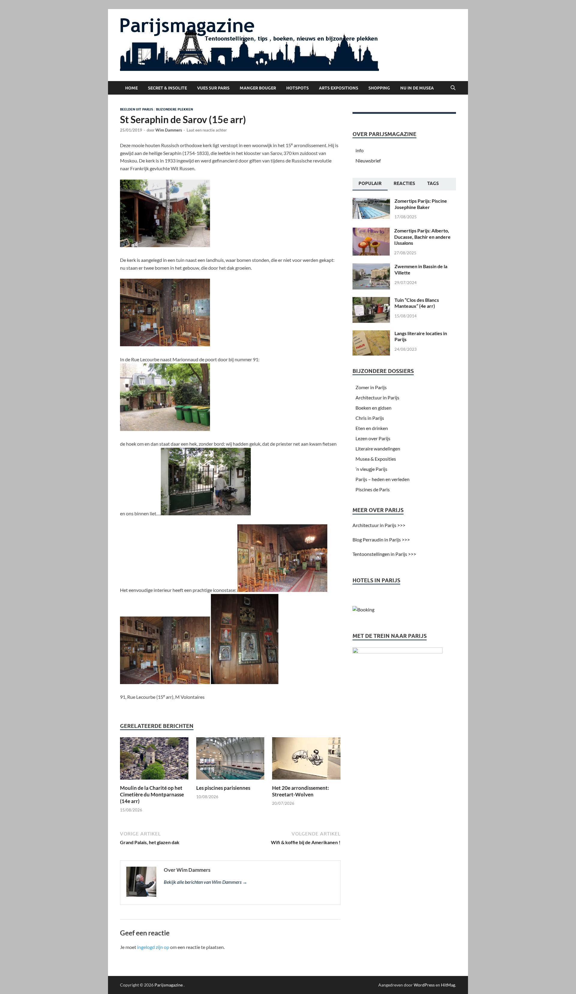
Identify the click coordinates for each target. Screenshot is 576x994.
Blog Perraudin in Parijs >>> (381, 539)
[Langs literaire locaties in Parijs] (371, 334)
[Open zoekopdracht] (453, 88)
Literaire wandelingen (378, 448)
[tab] (370, 184)
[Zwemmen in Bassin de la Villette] (371, 267)
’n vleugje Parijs (371, 469)
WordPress (424, 984)
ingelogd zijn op (153, 947)
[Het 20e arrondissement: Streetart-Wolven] (306, 760)
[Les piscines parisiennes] (230, 760)
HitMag (448, 984)
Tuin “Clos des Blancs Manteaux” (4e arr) (416, 303)
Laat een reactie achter (207, 130)
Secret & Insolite (167, 88)
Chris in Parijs (370, 418)
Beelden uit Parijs (136, 109)
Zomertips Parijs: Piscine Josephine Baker (420, 204)
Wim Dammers (168, 130)
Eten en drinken (372, 428)
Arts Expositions (338, 88)
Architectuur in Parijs (377, 397)
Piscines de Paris (373, 489)
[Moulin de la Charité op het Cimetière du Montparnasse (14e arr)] (154, 760)
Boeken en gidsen (374, 408)
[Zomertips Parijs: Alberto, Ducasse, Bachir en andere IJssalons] (371, 231)
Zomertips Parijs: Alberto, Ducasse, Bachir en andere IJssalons (422, 237)
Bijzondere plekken (174, 109)
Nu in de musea (417, 88)
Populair (370, 183)
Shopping (379, 88)
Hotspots (297, 88)
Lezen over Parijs (373, 438)
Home (131, 88)
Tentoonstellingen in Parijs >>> (384, 554)
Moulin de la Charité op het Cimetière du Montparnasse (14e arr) (152, 794)
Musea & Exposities (376, 459)
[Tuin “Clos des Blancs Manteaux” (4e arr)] (371, 300)
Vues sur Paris (213, 88)
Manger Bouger (258, 88)
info (360, 150)
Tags (433, 183)
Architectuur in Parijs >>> (378, 525)
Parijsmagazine (168, 984)
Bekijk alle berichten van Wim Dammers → (205, 882)
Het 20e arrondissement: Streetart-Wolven (300, 791)
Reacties (404, 183)
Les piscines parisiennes (223, 788)
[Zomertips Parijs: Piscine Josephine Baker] (371, 201)
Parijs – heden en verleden (383, 479)
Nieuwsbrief (368, 160)
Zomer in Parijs (371, 387)
